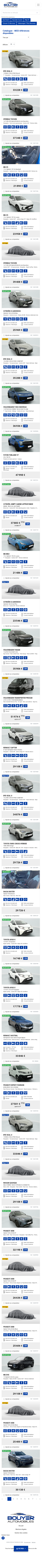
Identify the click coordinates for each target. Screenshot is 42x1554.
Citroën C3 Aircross (9, 23)
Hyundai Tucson (17, 20)
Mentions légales (21, 1529)
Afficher (5, 44)
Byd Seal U (6, 20)
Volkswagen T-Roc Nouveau (27, 23)
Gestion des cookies (21, 1533)
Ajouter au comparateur (12, 95)
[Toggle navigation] (38, 5)
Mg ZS (27, 20)
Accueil (21, 1526)
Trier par (5, 37)
